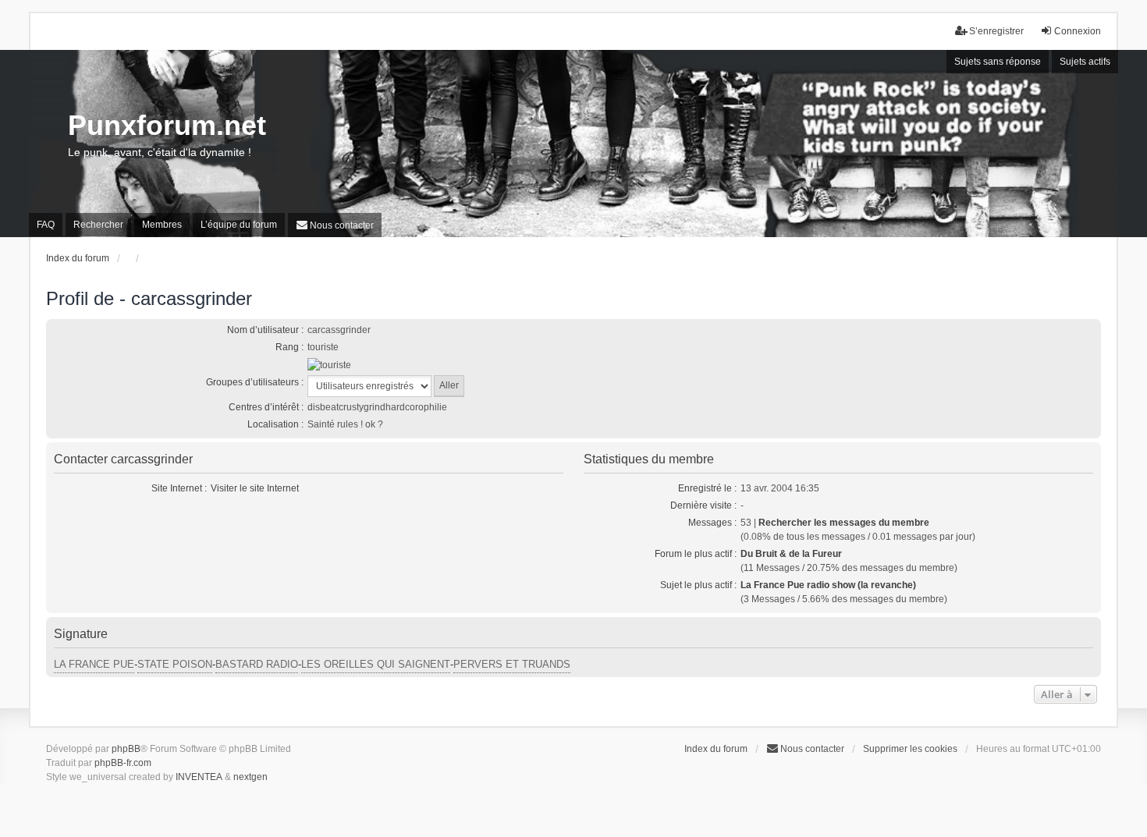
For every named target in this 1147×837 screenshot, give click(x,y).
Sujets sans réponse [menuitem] (997, 61)
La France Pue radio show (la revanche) (828, 585)
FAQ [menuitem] (46, 224)
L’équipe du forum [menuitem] (239, 224)
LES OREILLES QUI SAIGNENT (375, 664)
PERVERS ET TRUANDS (511, 664)
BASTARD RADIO (256, 664)
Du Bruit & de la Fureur (791, 553)
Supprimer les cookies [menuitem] (910, 748)
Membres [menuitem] (162, 224)
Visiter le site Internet (255, 488)
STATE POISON (174, 664)
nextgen (250, 776)
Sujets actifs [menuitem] (1085, 61)
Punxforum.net (167, 125)
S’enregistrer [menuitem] (996, 31)
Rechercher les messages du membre (843, 522)
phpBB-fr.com (122, 762)
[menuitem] (335, 225)
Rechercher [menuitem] (98, 224)
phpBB (126, 748)
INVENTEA (199, 776)
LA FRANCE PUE (94, 664)
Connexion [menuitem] (1077, 31)
